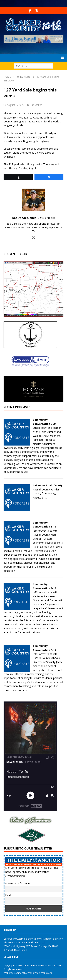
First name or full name (17, 883)
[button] (62, 57)
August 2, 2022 (15, 105)
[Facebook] (30, 10)
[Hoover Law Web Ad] (33, 399)
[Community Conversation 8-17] (17, 669)
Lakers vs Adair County (48, 485)
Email (8, 895)
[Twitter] (37, 10)
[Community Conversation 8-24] (17, 443)
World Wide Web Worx (40, 972)
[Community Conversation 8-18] (17, 607)
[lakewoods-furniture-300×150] (30, 346)
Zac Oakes (36, 105)
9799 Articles (47, 217)
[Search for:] (33, 65)
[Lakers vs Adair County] (17, 509)
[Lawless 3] (30, 374)
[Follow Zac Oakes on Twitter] (33, 237)
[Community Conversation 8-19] (17, 546)
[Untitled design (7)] (30, 841)
